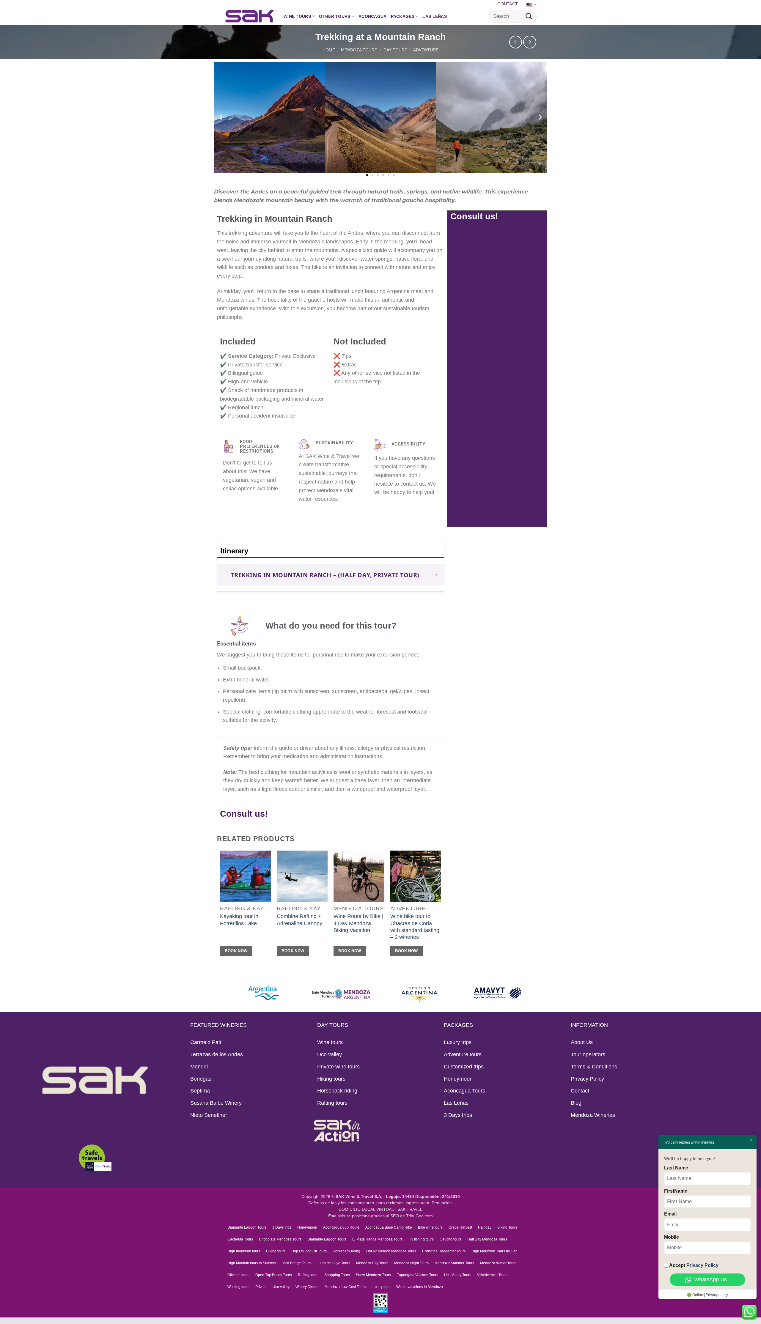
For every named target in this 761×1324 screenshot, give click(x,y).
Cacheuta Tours (240, 1239)
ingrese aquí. (418, 1203)
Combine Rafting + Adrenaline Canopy (299, 919)
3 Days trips (458, 1115)
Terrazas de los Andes (216, 1054)
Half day (484, 1227)
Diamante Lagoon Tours (246, 1227)
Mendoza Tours (359, 50)
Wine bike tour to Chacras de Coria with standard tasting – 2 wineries (414, 926)
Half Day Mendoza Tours (487, 1239)
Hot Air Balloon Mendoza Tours (391, 1251)
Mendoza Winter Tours (498, 1263)
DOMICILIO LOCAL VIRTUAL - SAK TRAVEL (380, 1209)
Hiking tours (331, 1079)
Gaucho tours (450, 1239)
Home (329, 50)
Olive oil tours (238, 1275)
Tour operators (588, 1054)
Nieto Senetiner (208, 1115)
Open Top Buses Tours (273, 1275)
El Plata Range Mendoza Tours (377, 1239)
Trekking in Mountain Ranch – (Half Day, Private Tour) (325, 575)
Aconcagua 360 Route (341, 1227)
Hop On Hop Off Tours (309, 1251)
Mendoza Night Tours (411, 1263)
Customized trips (464, 1067)
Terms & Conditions (594, 1067)
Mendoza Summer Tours (454, 1263)
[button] (220, 117)
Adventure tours (463, 1054)
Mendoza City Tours (372, 1263)
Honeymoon (458, 1079)
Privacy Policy (587, 1079)
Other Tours (334, 16)
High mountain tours (243, 1251)
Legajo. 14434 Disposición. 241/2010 (423, 1196)
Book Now (236, 951)
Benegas (200, 1079)
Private (261, 1287)
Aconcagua (373, 16)
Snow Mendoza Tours (373, 1275)
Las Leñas (434, 16)
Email (670, 1213)
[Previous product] (529, 42)
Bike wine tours (430, 1227)
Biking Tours (507, 1227)
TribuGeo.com (419, 1216)
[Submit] (528, 16)
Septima (200, 1091)
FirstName (675, 1191)
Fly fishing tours (421, 1239)
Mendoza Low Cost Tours (345, 1287)
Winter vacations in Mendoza (419, 1287)
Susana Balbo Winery (216, 1103)
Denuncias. (442, 1203)
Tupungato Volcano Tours (417, 1275)
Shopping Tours (337, 1275)
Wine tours (297, 16)
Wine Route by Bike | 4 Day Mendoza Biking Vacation (358, 923)
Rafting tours (332, 1103)
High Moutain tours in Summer (251, 1263)
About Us (582, 1042)
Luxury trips (457, 1042)
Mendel (199, 1067)
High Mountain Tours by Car (494, 1251)
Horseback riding (337, 1091)
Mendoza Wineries (593, 1115)
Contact (507, 3)
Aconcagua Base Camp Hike (388, 1227)
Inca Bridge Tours (296, 1263)
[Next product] (515, 42)
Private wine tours (338, 1067)
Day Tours (395, 50)
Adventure (425, 50)
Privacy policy (717, 1295)
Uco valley (329, 1054)
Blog (576, 1103)
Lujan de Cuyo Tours (333, 1263)
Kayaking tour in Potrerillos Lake (239, 919)
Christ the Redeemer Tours (444, 1251)
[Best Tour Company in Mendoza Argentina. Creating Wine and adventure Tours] (249, 16)
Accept (693, 1265)
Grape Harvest (460, 1227)
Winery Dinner (307, 1287)
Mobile (671, 1237)
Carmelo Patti (206, 1042)
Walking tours (238, 1287)
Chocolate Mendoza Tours (280, 1239)
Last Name (676, 1167)
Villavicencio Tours (492, 1275)
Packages (402, 16)
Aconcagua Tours (464, 1091)
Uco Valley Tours (457, 1275)
